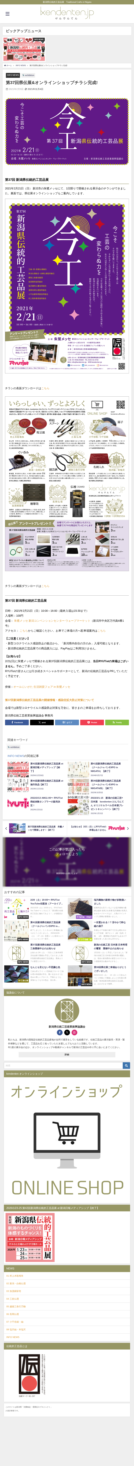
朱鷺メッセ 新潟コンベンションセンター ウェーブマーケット (52, 620)
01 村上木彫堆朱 (14, 1276)
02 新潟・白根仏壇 (16, 1283)
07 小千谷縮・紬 (14, 1322)
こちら (45, 388)
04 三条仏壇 (12, 1299)
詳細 (67, 1054)
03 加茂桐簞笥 (13, 1291)
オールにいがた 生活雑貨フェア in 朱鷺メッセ (41, 686)
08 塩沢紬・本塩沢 (16, 1329)
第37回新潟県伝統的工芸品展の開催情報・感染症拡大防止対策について (49, 699)
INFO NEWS (13, 75)
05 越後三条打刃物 (16, 1306)
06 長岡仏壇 (12, 1314)
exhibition (29, 75)
